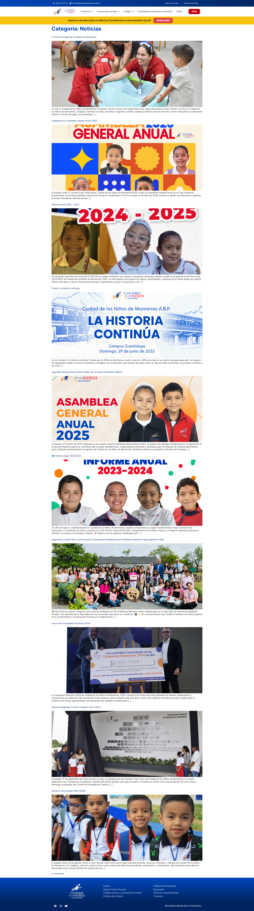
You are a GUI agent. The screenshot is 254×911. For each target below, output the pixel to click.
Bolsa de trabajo (171, 3)
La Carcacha (194, 905)
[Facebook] (55, 906)
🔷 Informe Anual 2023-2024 (66, 456)
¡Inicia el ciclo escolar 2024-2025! (69, 791)
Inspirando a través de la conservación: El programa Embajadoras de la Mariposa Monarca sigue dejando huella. (108, 539)
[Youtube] (66, 906)
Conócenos (85, 11)
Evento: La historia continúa (66, 288)
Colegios (127, 11)
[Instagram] (60, 906)
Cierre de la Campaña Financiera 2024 (71, 623)
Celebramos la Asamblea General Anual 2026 (74, 120)
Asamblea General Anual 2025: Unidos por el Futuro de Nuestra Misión (87, 372)
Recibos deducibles (191, 3)
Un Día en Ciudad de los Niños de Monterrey (74, 37)
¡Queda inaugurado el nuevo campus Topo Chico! (76, 707)
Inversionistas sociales (107, 11)
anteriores (58, 873)
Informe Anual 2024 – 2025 (65, 204)
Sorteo (179, 11)
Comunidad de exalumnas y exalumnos (155, 11)
